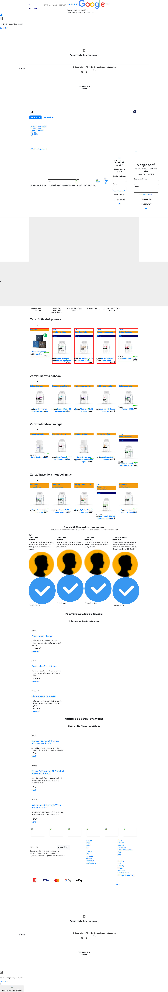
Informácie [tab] (48, 117)
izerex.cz (84, 892)
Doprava (121, 861)
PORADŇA (46, 5)
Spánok (88, 845)
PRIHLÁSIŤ (63, 847)
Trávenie (88, 858)
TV (32, 136)
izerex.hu (91, 892)
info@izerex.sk (100, 884)
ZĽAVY (33, 132)
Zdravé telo (89, 861)
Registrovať (42, 149)
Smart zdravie (90, 863)
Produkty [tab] (35, 117)
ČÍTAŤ (35, 753)
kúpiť (46, 356)
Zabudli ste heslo (119, 191)
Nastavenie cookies (125, 850)
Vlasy (87, 854)
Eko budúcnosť (123, 873)
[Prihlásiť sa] (106, 181)
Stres (87, 847)
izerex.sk (77, 892)
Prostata (88, 840)
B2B (119, 854)
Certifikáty (122, 847)
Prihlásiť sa (33, 149)
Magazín (121, 845)
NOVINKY (34, 134)
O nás (120, 840)
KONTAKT (62, 5)
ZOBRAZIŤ (37, 648)
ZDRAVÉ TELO (36, 128)
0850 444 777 (34, 9)
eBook (120, 868)
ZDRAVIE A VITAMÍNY (39, 126)
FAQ (119, 852)
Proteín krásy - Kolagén (42, 636)
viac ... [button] (118, 884)
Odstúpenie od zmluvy (126, 875)
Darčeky (121, 866)
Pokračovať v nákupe (84, 87)
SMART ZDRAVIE (37, 130)
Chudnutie (89, 856)
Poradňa (121, 843)
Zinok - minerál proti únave (44, 666)
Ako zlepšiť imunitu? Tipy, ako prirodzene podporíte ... (45, 742)
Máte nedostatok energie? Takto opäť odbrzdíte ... (46, 806)
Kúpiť (46, 411)
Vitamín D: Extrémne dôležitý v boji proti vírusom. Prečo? (48, 772)
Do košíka (3, 28)
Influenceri (122, 870)
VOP (119, 863)
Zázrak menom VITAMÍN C (44, 696)
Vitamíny (88, 851)
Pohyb (87, 843)
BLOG (55, 5)
